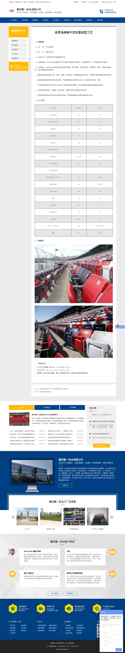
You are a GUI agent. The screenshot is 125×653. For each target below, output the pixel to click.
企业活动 (15, 49)
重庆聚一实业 (27, 529)
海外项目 (79, 633)
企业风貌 (12, 628)
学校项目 (68, 625)
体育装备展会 (51, 529)
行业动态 (23, 628)
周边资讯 (15, 58)
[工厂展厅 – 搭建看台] (98, 517)
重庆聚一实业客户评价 (62, 541)
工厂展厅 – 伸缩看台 (74, 529)
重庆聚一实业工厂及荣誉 (62, 501)
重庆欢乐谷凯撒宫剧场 (75, 573)
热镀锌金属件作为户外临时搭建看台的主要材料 (54, 389)
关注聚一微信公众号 (106, 2)
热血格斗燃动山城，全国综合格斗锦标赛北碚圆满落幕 (27, 440)
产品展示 (46, 20)
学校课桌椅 (41, 630)
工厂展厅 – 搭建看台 (98, 529)
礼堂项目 (68, 630)
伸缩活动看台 (53, 625)
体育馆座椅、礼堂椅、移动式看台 (11, 10)
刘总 (68, 551)
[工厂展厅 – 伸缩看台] (75, 517)
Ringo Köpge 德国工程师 (32, 551)
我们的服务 (78, 20)
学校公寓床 (52, 630)
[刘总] (112, 555)
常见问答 (100, 20)
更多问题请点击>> (101, 445)
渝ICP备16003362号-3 (62, 649)
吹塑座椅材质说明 (45, 392)
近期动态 (15, 41)
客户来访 (15, 45)
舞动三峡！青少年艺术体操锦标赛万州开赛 (24, 434)
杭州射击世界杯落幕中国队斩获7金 (59, 437)
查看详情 (65, 485)
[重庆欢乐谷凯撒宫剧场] (112, 577)
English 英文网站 (93, 2)
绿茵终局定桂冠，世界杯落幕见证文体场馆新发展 (64, 444)
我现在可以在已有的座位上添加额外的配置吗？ (107, 419)
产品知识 (46, 407)
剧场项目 (79, 630)
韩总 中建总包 (29, 573)
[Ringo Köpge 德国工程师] (12, 555)
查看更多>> (70, 593)
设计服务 (56, 20)
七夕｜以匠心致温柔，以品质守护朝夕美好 (24, 431)
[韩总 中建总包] (12, 577)
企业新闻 (25, 20)
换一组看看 (54, 593)
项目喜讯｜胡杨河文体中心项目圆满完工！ (46, 414)
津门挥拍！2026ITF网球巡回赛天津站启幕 (23, 437)
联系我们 (83, 2)
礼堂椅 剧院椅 (42, 625)
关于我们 (14, 20)
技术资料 (67, 20)
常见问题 (12, 630)
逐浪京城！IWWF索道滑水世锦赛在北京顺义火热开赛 (65, 434)
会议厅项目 (68, 633)
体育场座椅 (41, 628)
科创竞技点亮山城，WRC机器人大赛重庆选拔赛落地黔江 (28, 444)
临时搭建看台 (53, 628)
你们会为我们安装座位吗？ (101, 431)
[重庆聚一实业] (28, 517)
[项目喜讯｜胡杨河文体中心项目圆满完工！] (19, 419)
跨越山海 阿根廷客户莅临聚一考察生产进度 (62, 440)
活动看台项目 (69, 628)
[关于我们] (32, 471)
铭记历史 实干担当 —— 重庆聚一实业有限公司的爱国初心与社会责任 (70, 431)
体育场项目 (80, 625)
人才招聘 (72, 407)
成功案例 (35, 20)
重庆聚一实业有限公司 (71, 459)
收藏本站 (76, 2)
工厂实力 (15, 54)
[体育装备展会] (51, 517)
